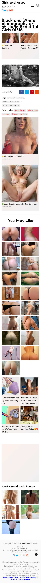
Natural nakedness (19, 114)
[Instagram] (7, 10)
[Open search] (37, 6)
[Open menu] (32, 6)
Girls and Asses (13, 2)
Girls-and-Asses (24, 544)
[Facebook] (2, 10)
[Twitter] (5, 10)
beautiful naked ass (15, 98)
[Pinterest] (10, 10)
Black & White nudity (11, 102)
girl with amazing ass (11, 105)
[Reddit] (12, 10)
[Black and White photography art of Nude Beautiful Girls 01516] (20, 76)
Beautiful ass (20, 110)
